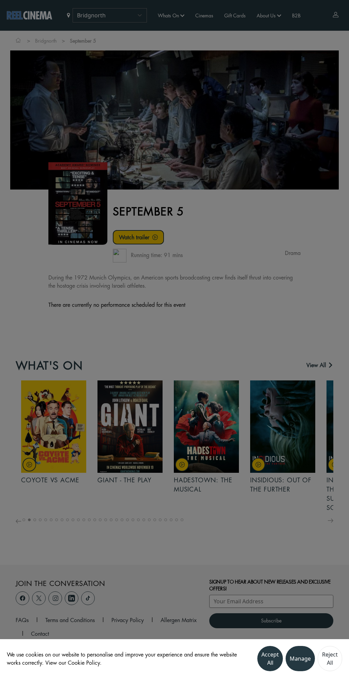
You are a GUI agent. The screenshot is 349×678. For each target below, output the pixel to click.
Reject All (330, 658)
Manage (300, 658)
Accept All (270, 658)
